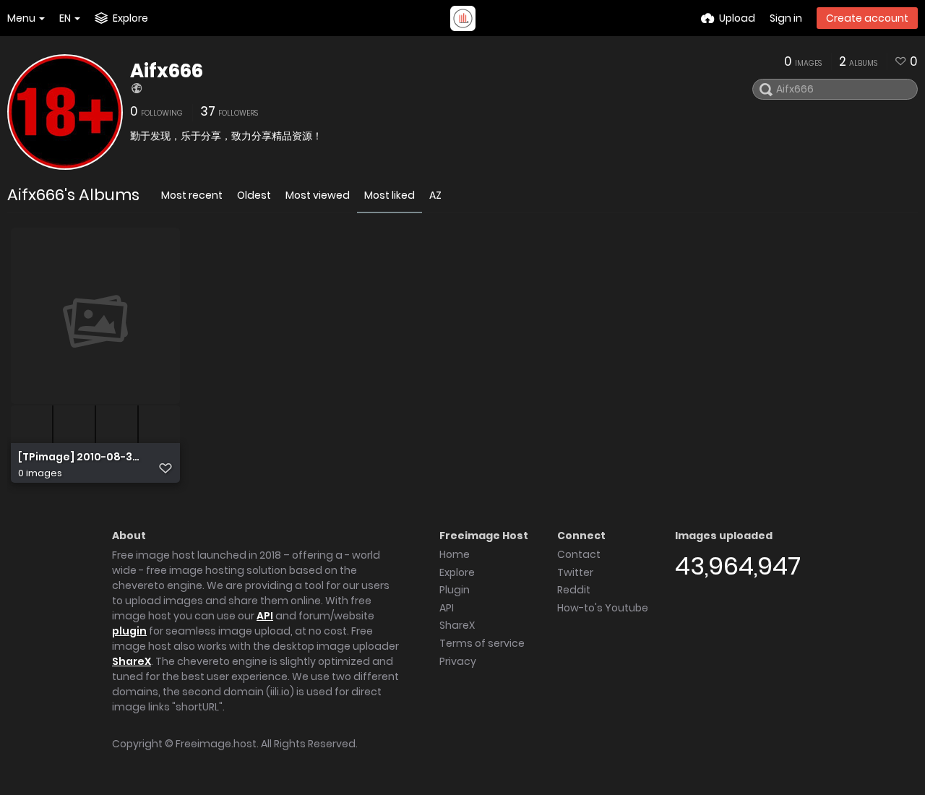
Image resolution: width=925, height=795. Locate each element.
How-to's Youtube (602, 608)
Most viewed (317, 195)
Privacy (457, 661)
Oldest (254, 195)
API (265, 616)
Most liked (389, 195)
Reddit (573, 590)
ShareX (131, 661)
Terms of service (482, 643)
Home (454, 554)
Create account (867, 18)
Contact (579, 554)
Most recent (192, 195)
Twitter (575, 572)
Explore (457, 572)
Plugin (454, 590)
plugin (129, 631)
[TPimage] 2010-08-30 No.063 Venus (80, 457)
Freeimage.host (216, 743)
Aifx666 (166, 71)
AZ (435, 195)
